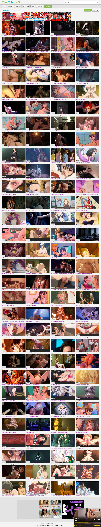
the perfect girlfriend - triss (41, 51)
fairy (77, 242)
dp (30, 178)
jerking (3, 130)
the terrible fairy (54, 273)
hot (27, 35)
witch (77, 35)
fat (51, 51)
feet (3, 51)
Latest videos (95, 10)
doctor (27, 400)
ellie (57, 130)
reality (61, 67)
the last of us (61, 130)
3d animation (38, 67)
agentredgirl (8, 273)
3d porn (13, 210)
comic (9, 162)
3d (33, 67)
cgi (58, 337)
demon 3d (78, 67)
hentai (31, 448)
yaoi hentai (37, 83)
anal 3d (77, 130)
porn (85, 99)
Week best (18, 6)
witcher (57, 35)
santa (88, 479)
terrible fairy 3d (54, 242)
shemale (66, 242)
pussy (64, 289)
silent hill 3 (9, 210)
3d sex (29, 35)
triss (27, 51)
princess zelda (10, 384)
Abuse (58, 523)
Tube (6, 2)
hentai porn (83, 162)
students (12, 305)
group (32, 83)
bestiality (14, 35)
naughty (60, 99)
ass (30, 99)
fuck (52, 194)
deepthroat (85, 242)
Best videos (10, 6)
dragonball (36, 464)
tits (2, 162)
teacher (52, 305)
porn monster (54, 448)
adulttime (19, 226)
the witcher (4, 35)
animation (28, 83)
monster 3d (70, 448)
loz (85, 479)
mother (14, 226)
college (61, 305)
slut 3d (27, 178)
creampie (86, 464)
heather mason (37, 289)
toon (3, 416)
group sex (13, 178)
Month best (26, 6)
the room (4, 242)
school (32, 194)
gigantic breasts (40, 495)
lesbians (9, 35)
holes (5, 416)
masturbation (34, 99)
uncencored (63, 162)
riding (77, 83)
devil (35, 305)
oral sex (37, 194)
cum (66, 432)
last (29, 162)
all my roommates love (7, 226)
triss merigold (5, 146)
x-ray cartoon (54, 226)
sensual (3, 99)
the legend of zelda (60, 368)
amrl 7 (13, 273)
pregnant (5, 162)
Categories (39, 6)
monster (53, 35)
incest (27, 448)
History (33, 6)
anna (77, 353)
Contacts (53, 523)
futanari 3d (61, 242)
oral (7, 368)
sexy (27, 305)
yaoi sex (64, 210)
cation (3, 305)
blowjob (37, 130)
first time (37, 400)
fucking (32, 464)
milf (2, 67)
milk (61, 51)
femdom (67, 368)
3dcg (27, 99)
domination (78, 99)
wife (27, 115)
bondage (78, 51)
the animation (56, 51)
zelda (8, 353)
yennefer (12, 51)
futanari (33, 35)
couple (77, 194)
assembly (4, 115)
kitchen (81, 432)
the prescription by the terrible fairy (69, 273)
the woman (61, 257)
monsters (84, 67)
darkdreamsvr (62, 35)
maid (10, 130)
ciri (4, 67)
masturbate (13, 337)
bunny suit (33, 495)
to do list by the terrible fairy (18, 321)
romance (60, 226)
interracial (33, 210)
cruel (10, 178)
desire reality (32, 51)
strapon (89, 51)
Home (4, 6)
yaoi (64, 416)
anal (3, 83)
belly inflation (59, 210)
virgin (63, 226)
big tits (8, 337)
